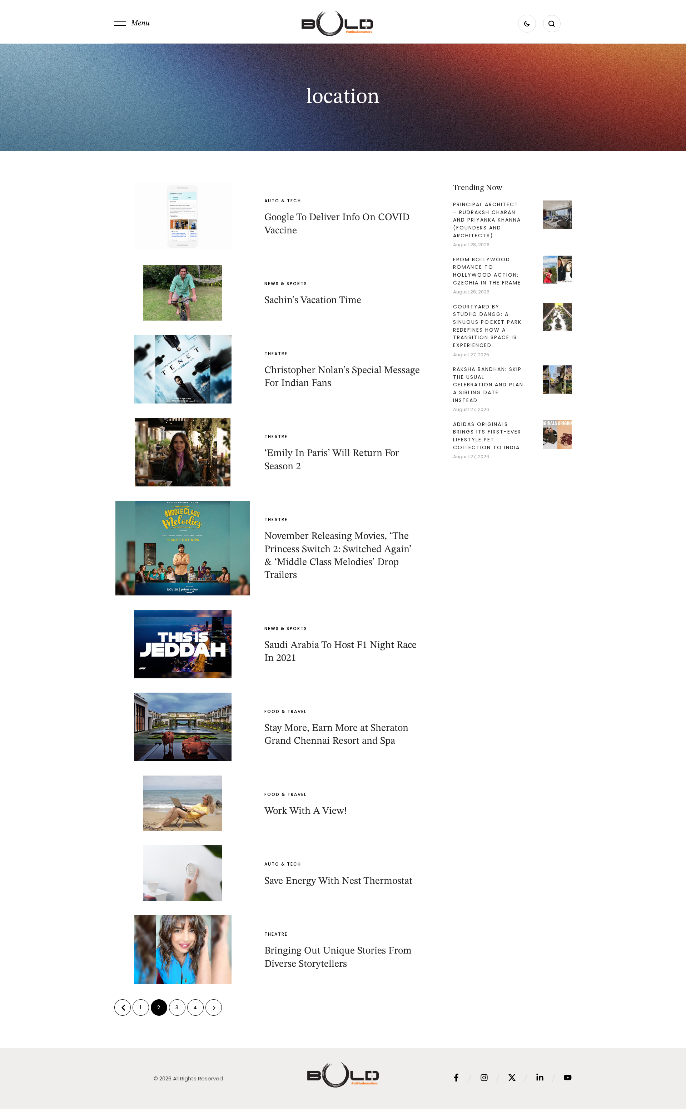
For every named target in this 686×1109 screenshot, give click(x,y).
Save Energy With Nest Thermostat (338, 881)
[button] (132, 23)
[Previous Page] (122, 1007)
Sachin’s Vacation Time (312, 301)
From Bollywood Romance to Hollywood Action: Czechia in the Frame (487, 271)
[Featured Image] (182, 216)
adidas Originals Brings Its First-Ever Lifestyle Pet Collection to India (487, 436)
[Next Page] (213, 1007)
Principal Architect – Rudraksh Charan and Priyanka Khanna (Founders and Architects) (487, 220)
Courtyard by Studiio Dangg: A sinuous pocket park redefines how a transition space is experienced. (487, 326)
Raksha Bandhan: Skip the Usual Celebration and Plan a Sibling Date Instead (488, 385)
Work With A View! (305, 811)
